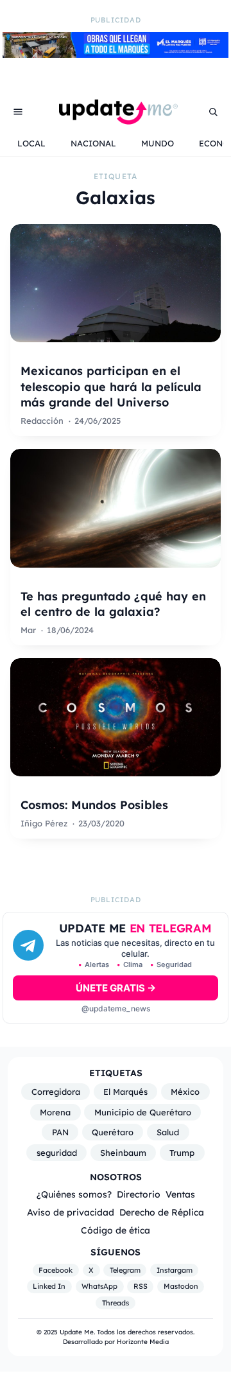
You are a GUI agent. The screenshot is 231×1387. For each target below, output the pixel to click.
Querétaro (112, 1132)
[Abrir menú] (18, 111)
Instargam (175, 1270)
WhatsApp (99, 1286)
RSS (140, 1286)
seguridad (57, 1152)
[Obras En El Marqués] (115, 54)
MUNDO (157, 143)
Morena (55, 1112)
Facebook (55, 1270)
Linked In (49, 1286)
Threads (115, 1302)
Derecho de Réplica (161, 1212)
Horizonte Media (143, 1342)
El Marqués (125, 1091)
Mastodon (181, 1286)
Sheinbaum (123, 1152)
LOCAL (31, 143)
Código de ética (115, 1230)
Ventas (180, 1194)
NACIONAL (93, 143)
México (185, 1091)
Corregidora (55, 1091)
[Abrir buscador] (213, 111)
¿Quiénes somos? (74, 1194)
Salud (168, 1132)
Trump (181, 1152)
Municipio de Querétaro (142, 1112)
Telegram (125, 1270)
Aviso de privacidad (70, 1212)
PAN (60, 1132)
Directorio (138, 1194)
